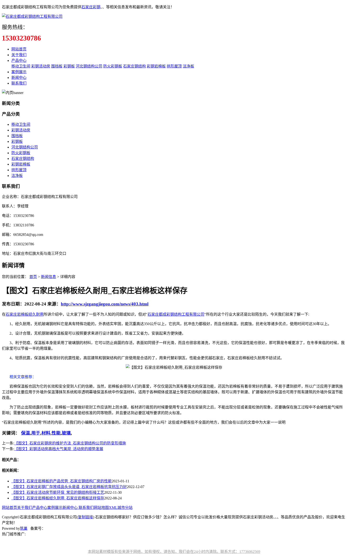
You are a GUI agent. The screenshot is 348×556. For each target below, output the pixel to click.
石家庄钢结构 (134, 66)
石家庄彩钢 (90, 7)
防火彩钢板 (112, 66)
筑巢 (23, 528)
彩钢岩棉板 (156, 66)
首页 (33, 277)
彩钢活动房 (40, 66)
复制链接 (85, 517)
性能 (56, 432)
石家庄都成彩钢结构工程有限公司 (175, 314)
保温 (25, 432)
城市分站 (125, 508)
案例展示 (19, 72)
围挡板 (56, 66)
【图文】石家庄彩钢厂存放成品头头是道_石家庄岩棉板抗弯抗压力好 (69, 487)
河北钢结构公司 (89, 66)
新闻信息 (48, 277)
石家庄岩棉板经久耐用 (25, 314)
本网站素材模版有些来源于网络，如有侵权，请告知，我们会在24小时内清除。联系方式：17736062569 (174, 552)
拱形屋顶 (174, 66)
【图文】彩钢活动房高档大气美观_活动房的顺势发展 (58, 449)
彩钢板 (69, 66)
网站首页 (19, 49)
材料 (45, 432)
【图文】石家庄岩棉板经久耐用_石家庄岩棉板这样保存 (57, 498)
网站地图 (101, 508)
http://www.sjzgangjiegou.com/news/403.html (104, 303)
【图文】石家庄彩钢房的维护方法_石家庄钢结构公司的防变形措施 (70, 443)
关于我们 (19, 55)
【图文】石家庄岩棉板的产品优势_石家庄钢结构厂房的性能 (61, 481)
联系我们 (19, 83)
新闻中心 (19, 78)
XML (113, 508)
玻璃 (66, 432)
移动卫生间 (20, 66)
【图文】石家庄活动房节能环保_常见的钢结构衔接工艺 (57, 492)
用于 (35, 432)
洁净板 (188, 66)
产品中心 (19, 60)
